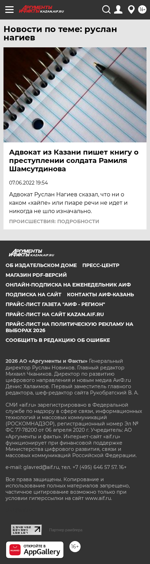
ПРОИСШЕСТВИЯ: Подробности (54, 221)
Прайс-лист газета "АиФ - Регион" (55, 304)
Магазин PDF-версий (36, 275)
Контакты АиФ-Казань (100, 294)
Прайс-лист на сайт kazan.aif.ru (55, 314)
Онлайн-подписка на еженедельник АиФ (68, 285)
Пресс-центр (100, 265)
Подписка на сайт (33, 294)
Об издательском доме (41, 265)
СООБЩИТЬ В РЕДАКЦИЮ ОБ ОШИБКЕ (58, 340)
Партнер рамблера (65, 530)
